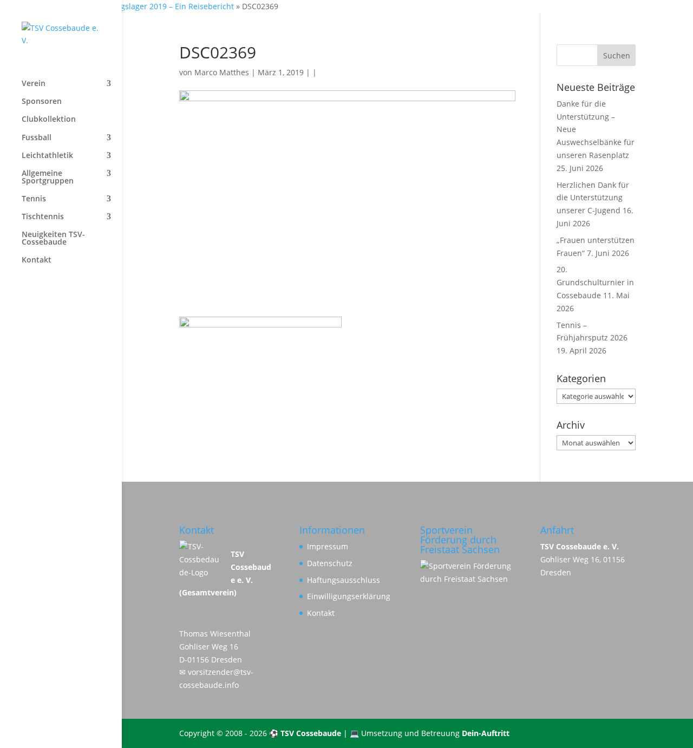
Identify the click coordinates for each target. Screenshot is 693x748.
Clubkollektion (49, 119)
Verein (33, 84)
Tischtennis (43, 217)
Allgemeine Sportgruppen (48, 177)
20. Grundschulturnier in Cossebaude (595, 282)
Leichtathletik (47, 156)
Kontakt (36, 260)
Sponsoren (42, 101)
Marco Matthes (221, 72)
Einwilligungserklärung (348, 596)
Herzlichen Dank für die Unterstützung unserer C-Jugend (593, 198)
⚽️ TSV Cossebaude (305, 733)
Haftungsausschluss (343, 580)
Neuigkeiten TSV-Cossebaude (53, 239)
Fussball (36, 138)
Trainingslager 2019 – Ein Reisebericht (164, 6)
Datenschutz (329, 563)
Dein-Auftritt (485, 733)
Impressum (327, 546)
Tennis (34, 199)
